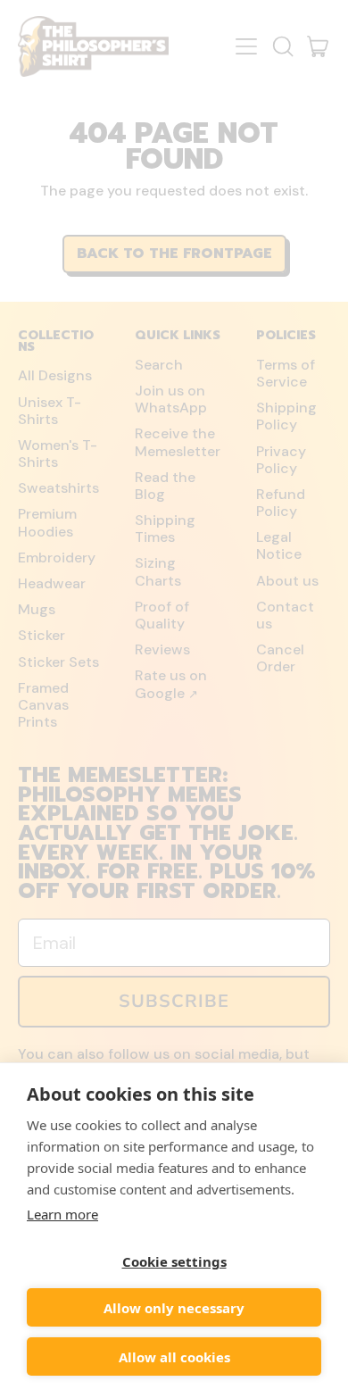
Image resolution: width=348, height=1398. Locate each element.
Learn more (62, 1214)
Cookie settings (174, 1261)
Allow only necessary (174, 1308)
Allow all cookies (174, 1357)
